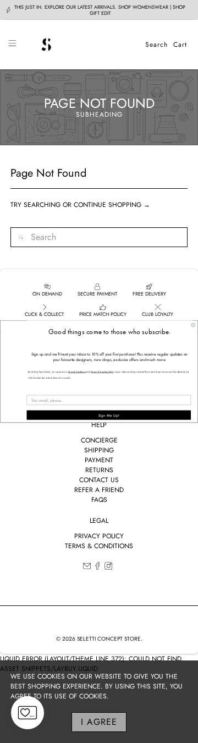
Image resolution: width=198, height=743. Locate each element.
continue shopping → (112, 205)
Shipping (99, 450)
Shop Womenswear (143, 6)
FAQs (99, 500)
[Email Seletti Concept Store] (87, 567)
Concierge (99, 440)
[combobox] (99, 237)
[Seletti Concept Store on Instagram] (108, 567)
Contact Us (99, 480)
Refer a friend (99, 490)
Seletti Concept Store (109, 639)
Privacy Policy (99, 536)
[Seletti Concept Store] (80, 45)
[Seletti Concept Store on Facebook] (97, 567)
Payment (99, 460)
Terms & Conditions (99, 546)
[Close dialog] (193, 325)
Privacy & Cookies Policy (102, 372)
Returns (99, 470)
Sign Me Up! (108, 415)
